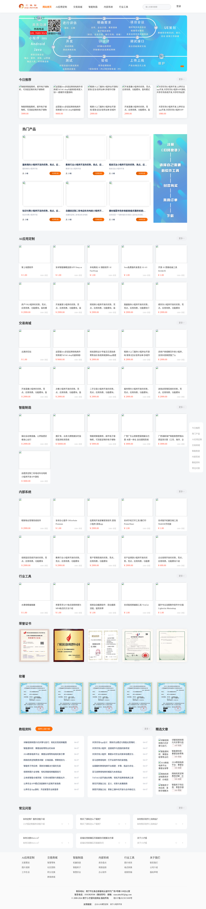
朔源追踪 (103, 867)
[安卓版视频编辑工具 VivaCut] (137, 591)
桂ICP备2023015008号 (123, 898)
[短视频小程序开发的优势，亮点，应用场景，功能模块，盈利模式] (103, 291)
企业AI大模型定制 (101, 904)
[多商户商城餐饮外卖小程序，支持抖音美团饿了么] (171, 338)
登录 (178, 6)
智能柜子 (77, 867)
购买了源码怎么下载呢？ (91, 819)
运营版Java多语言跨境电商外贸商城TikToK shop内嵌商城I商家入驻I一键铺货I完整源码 (68, 110)
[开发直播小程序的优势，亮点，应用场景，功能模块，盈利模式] (137, 86)
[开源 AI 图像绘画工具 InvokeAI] (171, 254)
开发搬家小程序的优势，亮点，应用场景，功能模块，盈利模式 (68, 308)
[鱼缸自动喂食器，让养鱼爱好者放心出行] (34, 423)
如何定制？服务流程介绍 (34, 819)
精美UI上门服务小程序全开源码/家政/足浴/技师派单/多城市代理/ (103, 110)
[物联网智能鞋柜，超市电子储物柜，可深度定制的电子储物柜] (34, 86)
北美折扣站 (26, 352)
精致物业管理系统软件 (31, 520)
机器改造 (77, 863)
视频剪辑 (128, 872)
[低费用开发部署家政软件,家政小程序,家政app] (103, 507)
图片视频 (26, 867)
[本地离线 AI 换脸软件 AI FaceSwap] (103, 254)
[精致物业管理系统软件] (34, 507)
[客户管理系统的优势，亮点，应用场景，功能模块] (103, 544)
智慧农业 (77, 872)
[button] (182, 66)
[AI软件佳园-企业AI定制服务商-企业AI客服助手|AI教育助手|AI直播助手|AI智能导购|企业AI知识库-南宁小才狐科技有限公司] (29, 8)
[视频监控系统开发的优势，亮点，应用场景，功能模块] (34, 544)
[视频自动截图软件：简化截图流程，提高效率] (103, 591)
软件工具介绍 (44, 729)
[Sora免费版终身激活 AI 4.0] (137, 254)
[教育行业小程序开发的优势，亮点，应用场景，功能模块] (69, 544)
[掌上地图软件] (34, 254)
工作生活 (26, 872)
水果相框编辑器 (28, 605)
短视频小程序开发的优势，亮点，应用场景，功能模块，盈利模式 (102, 308)
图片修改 (128, 863)
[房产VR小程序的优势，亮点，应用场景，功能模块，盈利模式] (34, 291)
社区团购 (51, 867)
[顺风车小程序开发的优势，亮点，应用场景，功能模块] (171, 291)
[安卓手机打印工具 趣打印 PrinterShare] (137, 507)
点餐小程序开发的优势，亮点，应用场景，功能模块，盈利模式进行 (68, 392)
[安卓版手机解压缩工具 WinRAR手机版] (171, 507)
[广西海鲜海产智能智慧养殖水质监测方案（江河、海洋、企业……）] (171, 423)
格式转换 (128, 867)
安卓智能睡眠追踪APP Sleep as (69, 267)
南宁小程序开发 (116, 904)
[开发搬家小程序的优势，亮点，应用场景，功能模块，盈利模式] (69, 291)
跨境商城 (51, 877)
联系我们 (154, 863)
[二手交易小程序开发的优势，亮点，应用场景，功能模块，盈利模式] (103, 375)
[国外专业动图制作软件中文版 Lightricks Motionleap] (171, 591)
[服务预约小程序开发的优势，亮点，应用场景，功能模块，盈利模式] (137, 375)
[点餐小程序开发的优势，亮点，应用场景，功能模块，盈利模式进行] (69, 375)
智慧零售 (51, 863)
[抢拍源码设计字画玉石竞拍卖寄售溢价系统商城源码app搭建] (103, 338)
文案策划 (26, 863)
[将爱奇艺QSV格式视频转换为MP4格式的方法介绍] (69, 591)
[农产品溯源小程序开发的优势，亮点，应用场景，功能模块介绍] (137, 544)
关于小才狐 (142, 838)
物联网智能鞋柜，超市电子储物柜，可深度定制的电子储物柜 (34, 110)
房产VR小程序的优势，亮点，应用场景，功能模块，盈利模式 (34, 308)
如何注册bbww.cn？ (31, 838)
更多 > (181, 79)
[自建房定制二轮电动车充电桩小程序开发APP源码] (34, 460)
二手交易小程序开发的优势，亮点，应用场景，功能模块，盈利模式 (102, 392)
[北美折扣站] (34, 338)
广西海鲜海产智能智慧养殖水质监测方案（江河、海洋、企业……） (171, 439)
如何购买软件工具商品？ (148, 819)
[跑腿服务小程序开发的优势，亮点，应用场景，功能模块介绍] (137, 291)
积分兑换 (51, 872)
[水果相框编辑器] (34, 591)
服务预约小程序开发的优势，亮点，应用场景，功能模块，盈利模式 (137, 392)
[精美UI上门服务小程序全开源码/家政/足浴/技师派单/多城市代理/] (103, 86)
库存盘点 (103, 863)
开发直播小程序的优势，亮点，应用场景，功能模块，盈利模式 (137, 110)
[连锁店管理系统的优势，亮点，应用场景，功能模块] (171, 375)
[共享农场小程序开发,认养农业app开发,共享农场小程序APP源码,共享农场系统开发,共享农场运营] (172, 86)
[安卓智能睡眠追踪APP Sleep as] (69, 254)
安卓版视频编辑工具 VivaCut (136, 605)
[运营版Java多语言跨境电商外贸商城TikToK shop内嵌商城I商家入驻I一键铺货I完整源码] (69, 86)
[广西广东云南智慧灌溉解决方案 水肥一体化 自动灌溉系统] (137, 423)
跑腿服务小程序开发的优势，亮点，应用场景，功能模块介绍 (137, 308)
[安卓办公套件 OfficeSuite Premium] (69, 507)
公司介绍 (154, 867)
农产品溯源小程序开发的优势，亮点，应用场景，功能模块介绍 (137, 561)
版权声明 (154, 872)
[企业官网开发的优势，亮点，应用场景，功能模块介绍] (171, 544)
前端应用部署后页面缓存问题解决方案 (97, 838)
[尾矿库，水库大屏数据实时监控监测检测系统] (69, 423)
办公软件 (103, 872)
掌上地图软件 (27, 267)
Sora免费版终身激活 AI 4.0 (135, 267)
